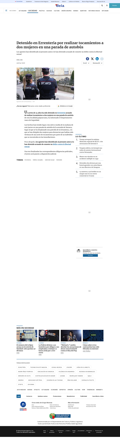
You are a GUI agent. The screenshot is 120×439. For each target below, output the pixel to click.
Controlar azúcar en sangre (45, 376)
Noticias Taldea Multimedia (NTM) (40, 408)
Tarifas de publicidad (73, 408)
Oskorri (69, 367)
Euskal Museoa (57, 367)
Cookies (68, 430)
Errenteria (28, 159)
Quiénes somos (43, 396)
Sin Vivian (31, 384)
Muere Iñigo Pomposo (25, 371)
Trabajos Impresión (91, 405)
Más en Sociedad (25, 327)
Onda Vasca (53, 408)
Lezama (62, 376)
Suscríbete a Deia (97, 396)
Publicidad (83, 396)
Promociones (57, 396)
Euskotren (21, 367)
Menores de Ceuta (24, 376)
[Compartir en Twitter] (92, 59)
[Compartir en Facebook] (87, 59)
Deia (33, 405)
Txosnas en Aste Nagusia (38, 367)
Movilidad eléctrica (35, 380)
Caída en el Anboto (83, 367)
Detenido (59, 159)
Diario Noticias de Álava (38, 406)
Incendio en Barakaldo (87, 371)
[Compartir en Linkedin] (97, 59)
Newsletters (71, 396)
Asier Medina (86, 351)
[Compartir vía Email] (102, 59)
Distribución (71, 405)
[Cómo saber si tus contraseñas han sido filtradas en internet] (93, 335)
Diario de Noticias (54, 405)
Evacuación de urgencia (46, 371)
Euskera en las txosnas (55, 380)
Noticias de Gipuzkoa (55, 406)
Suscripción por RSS (91, 406)
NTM (18, 353)
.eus (18, 396)
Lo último (80, 136)
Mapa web (70, 406)
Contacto (29, 396)
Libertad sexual (49, 159)
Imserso (21, 380)
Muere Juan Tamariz (76, 376)
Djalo (89, 376)
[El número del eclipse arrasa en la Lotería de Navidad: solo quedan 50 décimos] (27, 335)
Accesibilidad (81, 430)
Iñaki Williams (72, 380)
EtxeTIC (20, 384)
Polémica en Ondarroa (66, 371)
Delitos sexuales (38, 159)
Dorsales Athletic (88, 380)
